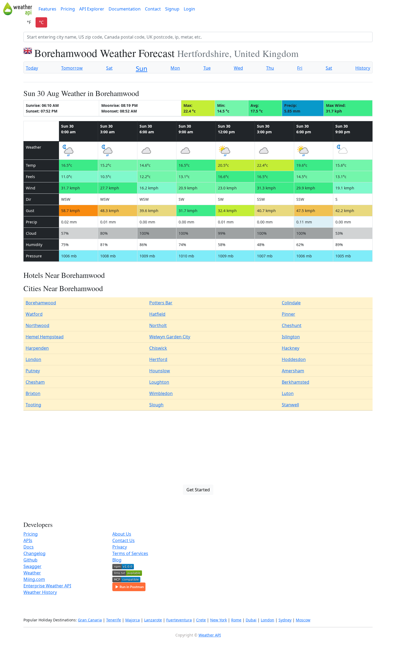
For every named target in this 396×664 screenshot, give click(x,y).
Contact (153, 9)
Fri (299, 68)
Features (47, 9)
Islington (291, 337)
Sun (141, 68)
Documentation (125, 9)
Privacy (119, 547)
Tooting (33, 405)
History (362, 68)
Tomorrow (72, 68)
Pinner (288, 314)
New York (218, 619)
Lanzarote (153, 619)
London (33, 359)
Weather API (210, 635)
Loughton (159, 382)
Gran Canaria (90, 619)
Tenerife (113, 619)
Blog (116, 560)
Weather (32, 573)
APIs (27, 540)
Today (32, 68)
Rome (236, 619)
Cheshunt (291, 325)
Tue (207, 68)
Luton (288, 393)
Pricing (68, 9)
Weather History (40, 592)
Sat (109, 68)
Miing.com (34, 579)
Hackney (290, 348)
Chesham (35, 382)
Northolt (158, 325)
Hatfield (157, 314)
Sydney (285, 619)
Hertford (158, 359)
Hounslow (159, 371)
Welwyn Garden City (169, 337)
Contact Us (123, 540)
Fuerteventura (179, 619)
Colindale (291, 303)
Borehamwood (41, 303)
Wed (238, 68)
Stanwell (290, 405)
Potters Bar (160, 303)
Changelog (34, 553)
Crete (201, 619)
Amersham (293, 371)
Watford (34, 314)
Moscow (303, 619)
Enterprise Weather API (47, 586)
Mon (175, 68)
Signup (172, 9)
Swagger (32, 566)
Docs (28, 547)
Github (30, 560)
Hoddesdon (294, 359)
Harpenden (37, 348)
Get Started (198, 490)
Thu (270, 68)
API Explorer (91, 9)
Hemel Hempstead (45, 337)
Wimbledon (161, 393)
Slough (156, 405)
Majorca (132, 619)
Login (189, 9)
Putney (33, 371)
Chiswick (158, 348)
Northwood (37, 325)
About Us (121, 534)
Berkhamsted (295, 382)
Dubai (251, 619)
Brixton (33, 393)
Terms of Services (130, 553)
